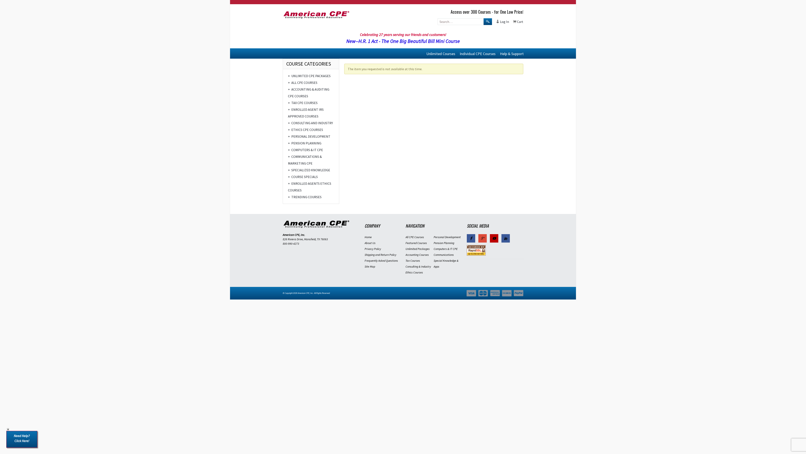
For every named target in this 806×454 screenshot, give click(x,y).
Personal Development (309, 136)
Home (368, 237)
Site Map (370, 266)
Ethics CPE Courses (305, 130)
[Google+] (482, 238)
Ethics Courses (414, 272)
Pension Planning (304, 143)
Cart (519, 22)
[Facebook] (471, 238)
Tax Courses (413, 261)
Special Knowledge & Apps (446, 263)
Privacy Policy (373, 249)
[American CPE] (321, 15)
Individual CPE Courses (478, 53)
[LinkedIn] (505, 238)
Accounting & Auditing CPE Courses (308, 92)
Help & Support (512, 53)
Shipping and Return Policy (380, 255)
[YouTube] (494, 238)
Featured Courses (416, 243)
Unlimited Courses (440, 53)
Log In (504, 22)
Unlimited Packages (418, 249)
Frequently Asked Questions (381, 261)
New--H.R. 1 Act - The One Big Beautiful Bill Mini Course (403, 41)
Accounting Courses (417, 255)
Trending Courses (305, 197)
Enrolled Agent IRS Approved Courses (306, 112)
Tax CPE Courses (303, 103)
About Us (370, 243)
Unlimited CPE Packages (309, 76)
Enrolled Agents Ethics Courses (309, 186)
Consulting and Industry (310, 123)
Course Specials (303, 177)
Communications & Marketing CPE (305, 159)
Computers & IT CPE (305, 150)
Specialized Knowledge (309, 170)
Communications (444, 255)
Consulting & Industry (418, 266)
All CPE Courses (302, 83)
